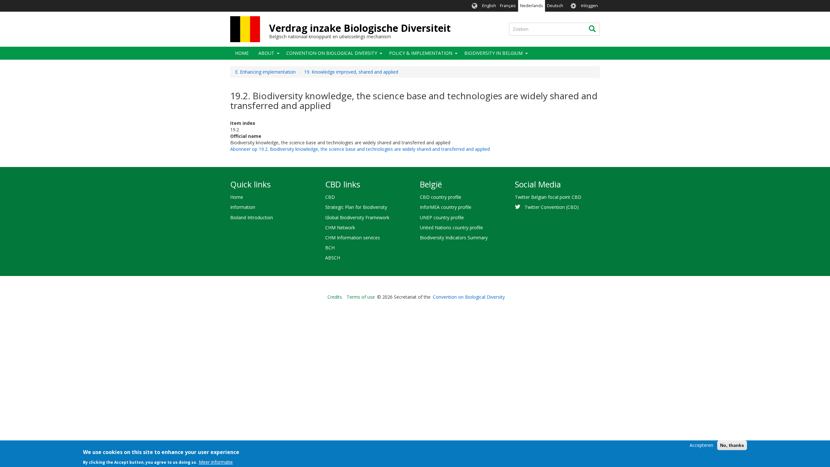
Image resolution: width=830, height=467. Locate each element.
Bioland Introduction (251, 217)
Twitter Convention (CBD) (552, 207)
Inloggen (589, 5)
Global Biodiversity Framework (357, 217)
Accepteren (701, 445)
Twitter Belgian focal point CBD (548, 197)
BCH (330, 248)
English (489, 5)
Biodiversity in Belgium (493, 53)
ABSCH (332, 258)
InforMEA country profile (445, 207)
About (266, 53)
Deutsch (555, 5)
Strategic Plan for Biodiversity (356, 207)
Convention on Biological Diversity (331, 53)
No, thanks (732, 445)
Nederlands (531, 5)
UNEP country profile (442, 217)
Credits (334, 297)
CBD (330, 197)
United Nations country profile (451, 227)
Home (242, 53)
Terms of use (361, 297)
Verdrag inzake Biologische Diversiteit (360, 28)
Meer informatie (216, 462)
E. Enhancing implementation (265, 72)
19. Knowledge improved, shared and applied (351, 72)
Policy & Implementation (420, 53)
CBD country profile (440, 197)
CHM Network (340, 227)
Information (242, 207)
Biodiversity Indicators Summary (454, 237)
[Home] (245, 29)
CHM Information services (352, 237)
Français (508, 5)
